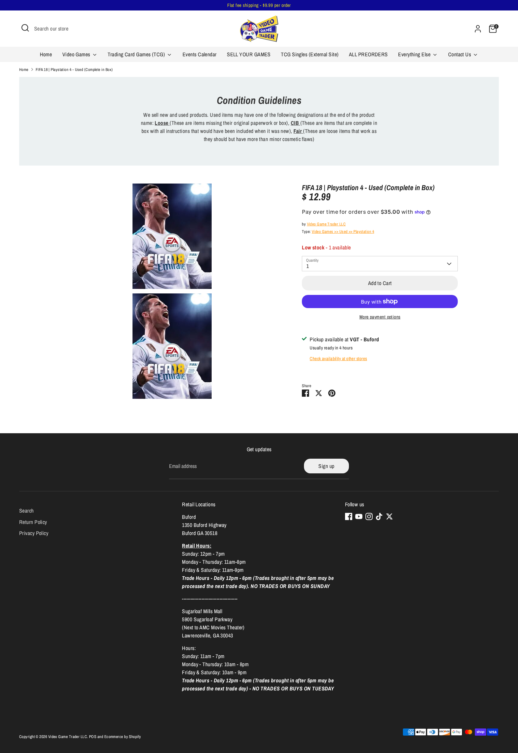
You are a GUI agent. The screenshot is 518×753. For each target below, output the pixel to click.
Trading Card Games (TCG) (137, 54)
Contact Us (460, 54)
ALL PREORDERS (368, 54)
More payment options (379, 317)
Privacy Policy (33, 533)
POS (92, 736)
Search (26, 510)
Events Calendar (200, 54)
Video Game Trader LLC (326, 224)
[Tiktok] (379, 516)
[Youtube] (358, 516)
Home (46, 54)
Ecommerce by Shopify (122, 736)
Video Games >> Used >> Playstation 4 (343, 231)
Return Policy (33, 522)
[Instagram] (369, 516)
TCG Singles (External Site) (309, 54)
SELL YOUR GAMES (249, 54)
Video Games (76, 54)
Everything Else (415, 54)
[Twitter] (389, 516)
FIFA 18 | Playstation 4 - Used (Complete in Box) (74, 69)
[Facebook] (348, 516)
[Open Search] (25, 28)
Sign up (326, 466)
